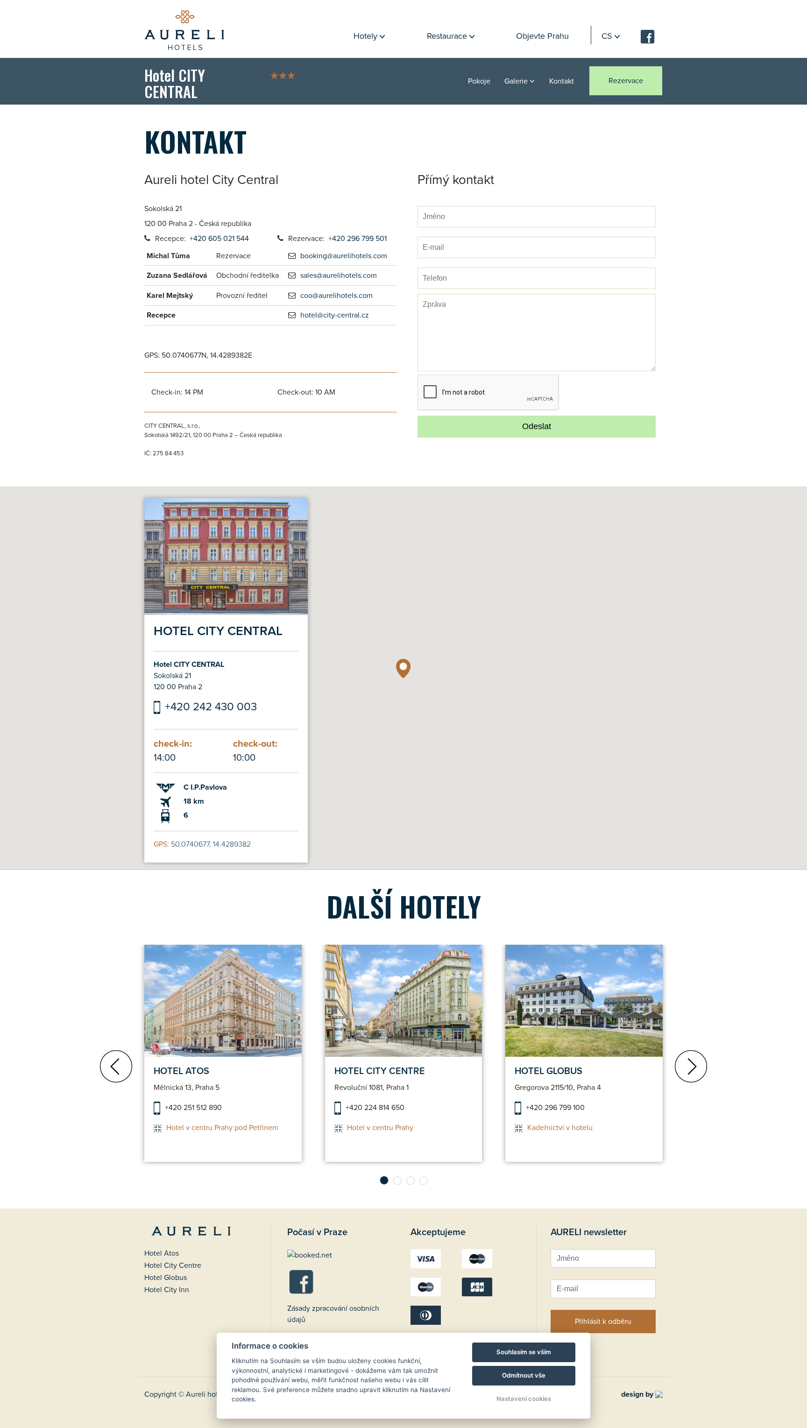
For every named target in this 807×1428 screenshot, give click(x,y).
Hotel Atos (161, 1253)
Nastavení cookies (523, 1398)
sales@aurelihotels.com (338, 275)
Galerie (516, 81)
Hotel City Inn (166, 1289)
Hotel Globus (165, 1277)
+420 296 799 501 (357, 238)
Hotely (365, 36)
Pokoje (479, 81)
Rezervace (626, 80)
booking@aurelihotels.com (343, 256)
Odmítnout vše (523, 1375)
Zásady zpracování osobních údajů (333, 1314)
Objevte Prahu (542, 36)
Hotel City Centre (172, 1265)
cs (607, 36)
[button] (403, 668)
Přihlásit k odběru (603, 1321)
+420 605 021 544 (219, 238)
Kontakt (561, 81)
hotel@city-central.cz (334, 315)
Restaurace (447, 36)
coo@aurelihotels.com (336, 295)
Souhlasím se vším (523, 1352)
